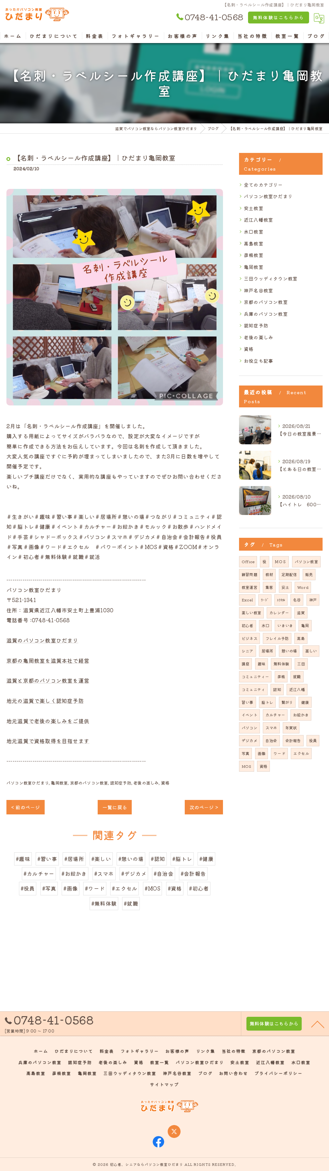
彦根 (281, 676)
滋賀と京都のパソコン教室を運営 (47, 680)
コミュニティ (253, 689)
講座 (245, 663)
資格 (165, 783)
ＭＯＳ (281, 561)
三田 (301, 663)
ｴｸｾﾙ (281, 599)
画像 (261, 753)
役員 (313, 740)
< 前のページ (25, 807)
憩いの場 (289, 650)
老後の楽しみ (146, 783)
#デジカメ (134, 873)
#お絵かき (74, 873)
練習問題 (249, 574)
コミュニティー (255, 676)
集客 (269, 587)
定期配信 (289, 574)
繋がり (287, 702)
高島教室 (253, 243)
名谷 (297, 599)
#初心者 (199, 888)
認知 (277, 689)
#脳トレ (182, 859)
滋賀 (301, 612)
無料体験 (281, 663)
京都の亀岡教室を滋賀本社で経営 (47, 660)
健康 (305, 702)
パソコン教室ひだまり (27, 783)
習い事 (247, 702)
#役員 (28, 888)
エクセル (301, 753)
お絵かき (301, 714)
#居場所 (74, 859)
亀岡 (305, 625)
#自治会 (163, 873)
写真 (245, 753)
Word (302, 587)
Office (248, 561)
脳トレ (267, 702)
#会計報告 (193, 873)
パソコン (249, 727)
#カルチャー (38, 873)
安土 (285, 587)
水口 (265, 625)
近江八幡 (297, 689)
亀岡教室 (59, 783)
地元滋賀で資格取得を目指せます (47, 741)
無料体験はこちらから (278, 17)
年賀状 (291, 727)
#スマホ (104, 873)
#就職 (131, 903)
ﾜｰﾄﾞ (265, 599)
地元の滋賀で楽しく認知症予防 (45, 701)
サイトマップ (164, 1084)
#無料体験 (104, 903)
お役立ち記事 (258, 360)
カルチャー (275, 714)
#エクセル (124, 888)
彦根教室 (253, 255)
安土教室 (253, 208)
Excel (247, 599)
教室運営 (249, 587)
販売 (309, 574)
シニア (247, 650)
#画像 (70, 888)
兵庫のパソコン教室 (266, 313)
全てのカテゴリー (263, 184)
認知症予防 (120, 783)
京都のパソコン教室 (89, 783)
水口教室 (253, 231)
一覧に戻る (114, 807)
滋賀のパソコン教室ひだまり (42, 640)
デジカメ (249, 740)
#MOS (153, 888)
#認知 (158, 859)
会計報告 (293, 740)
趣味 (261, 663)
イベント (249, 714)
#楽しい (101, 859)
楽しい (311, 650)
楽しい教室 (251, 612)
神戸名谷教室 (258, 290)
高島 (301, 638)
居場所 (267, 650)
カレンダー (279, 612)
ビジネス (249, 638)
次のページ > (204, 807)
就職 (297, 676)
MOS (247, 766)
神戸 (313, 599)
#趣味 (23, 859)
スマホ (271, 727)
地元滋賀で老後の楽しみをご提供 (47, 721)
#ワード (95, 888)
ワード (279, 753)
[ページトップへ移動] (317, 1023)
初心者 (247, 625)
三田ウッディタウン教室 (271, 278)
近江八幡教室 (258, 219)
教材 (269, 574)
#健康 (206, 859)
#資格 (175, 888)
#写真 (49, 888)
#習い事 (47, 859)
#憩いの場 (131, 859)
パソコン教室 (306, 561)
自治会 (271, 740)
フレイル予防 (277, 638)
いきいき (285, 625)
